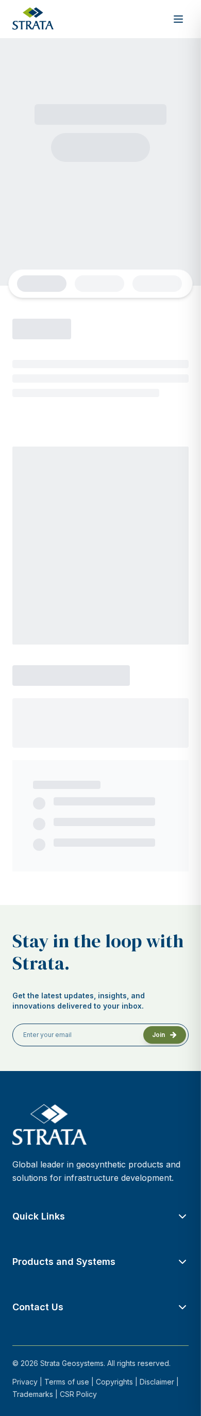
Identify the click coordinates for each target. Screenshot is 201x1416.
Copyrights (114, 1381)
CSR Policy (78, 1394)
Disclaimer (157, 1381)
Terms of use (66, 1381)
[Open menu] (178, 19)
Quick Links (38, 1216)
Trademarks (32, 1394)
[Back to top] (180, 1395)
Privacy (25, 1381)
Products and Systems (63, 1261)
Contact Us (37, 1307)
